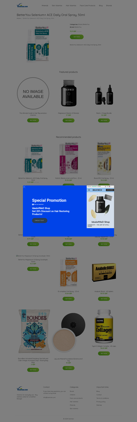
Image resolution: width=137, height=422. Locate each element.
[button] (39, 220)
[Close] (24, 186)
